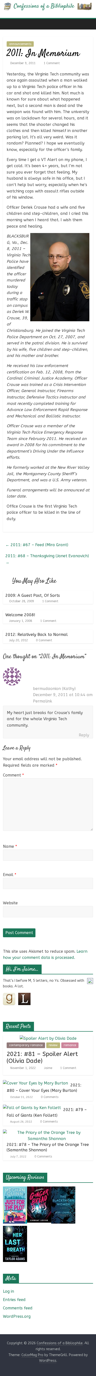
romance (70, 1045)
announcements (20, 44)
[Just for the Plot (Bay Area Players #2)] (15, 1189)
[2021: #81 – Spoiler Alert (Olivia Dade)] (48, 1038)
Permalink (42, 701)
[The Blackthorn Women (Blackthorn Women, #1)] (63, 1189)
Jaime (48, 1068)
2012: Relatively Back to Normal (36, 634)
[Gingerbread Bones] (39, 1189)
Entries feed (14, 1299)
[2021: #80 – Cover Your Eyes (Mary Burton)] (35, 1083)
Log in (8, 1291)
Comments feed (17, 1308)
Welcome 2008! (20, 615)
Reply (84, 735)
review (53, 1045)
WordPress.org (17, 1316)
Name (10, 846)
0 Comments (49, 1097)
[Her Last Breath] (15, 1229)
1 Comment (51, 63)
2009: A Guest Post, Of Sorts (32, 595)
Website (10, 903)
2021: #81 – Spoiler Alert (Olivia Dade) (42, 1058)
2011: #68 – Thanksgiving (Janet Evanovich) (47, 559)
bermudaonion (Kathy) (54, 688)
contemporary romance (26, 1045)
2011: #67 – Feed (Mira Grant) (36, 544)
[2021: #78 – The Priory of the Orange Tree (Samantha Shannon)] (47, 1132)
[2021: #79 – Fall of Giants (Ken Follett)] (32, 1107)
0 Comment (43, 640)
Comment (13, 775)
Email (9, 874)
